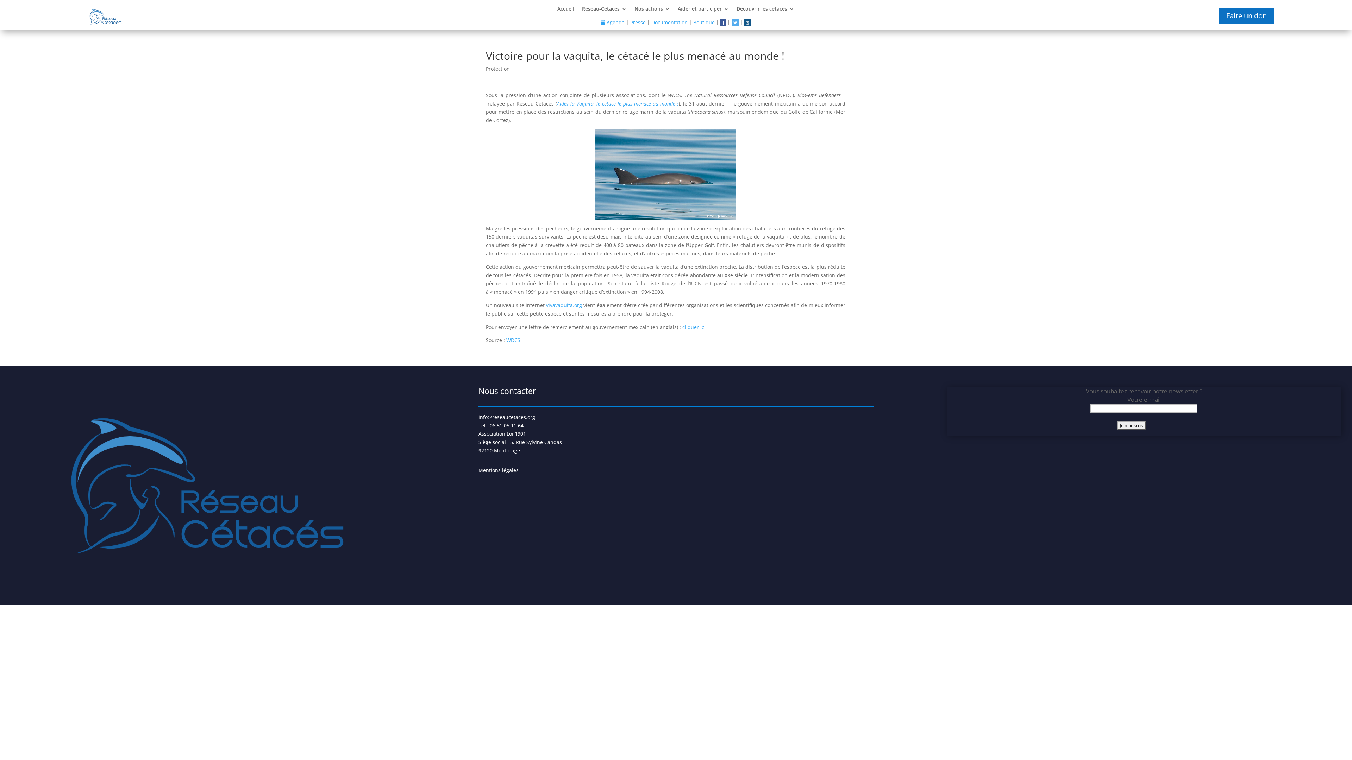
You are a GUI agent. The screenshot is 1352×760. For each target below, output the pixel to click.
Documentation (669, 22)
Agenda (615, 22)
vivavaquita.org (564, 305)
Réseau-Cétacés (601, 9)
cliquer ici (694, 327)
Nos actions (648, 9)
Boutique (704, 22)
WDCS (514, 340)
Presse (638, 22)
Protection (498, 68)
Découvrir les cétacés (762, 9)
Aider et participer (700, 9)
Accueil (565, 9)
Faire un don (1246, 15)
